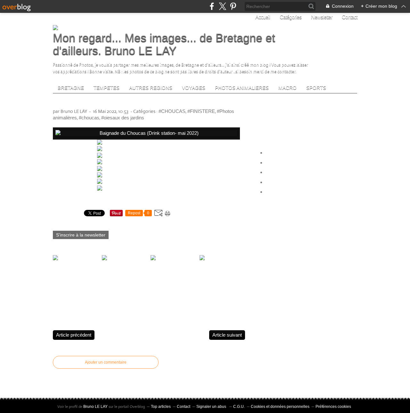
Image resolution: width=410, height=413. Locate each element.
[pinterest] (233, 6)
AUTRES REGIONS (150, 87)
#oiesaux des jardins (122, 117)
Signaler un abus (211, 406)
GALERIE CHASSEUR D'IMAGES (303, 182)
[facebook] (212, 6)
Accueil (262, 17)
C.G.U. (239, 406)
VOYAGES (193, 87)
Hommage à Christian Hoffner (297, 192)
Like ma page (283, 123)
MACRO (287, 87)
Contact (349, 17)
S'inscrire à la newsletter (80, 234)
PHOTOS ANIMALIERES (242, 87)
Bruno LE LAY (95, 406)
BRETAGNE (71, 87)
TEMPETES (106, 87)
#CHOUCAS (172, 111)
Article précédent (73, 335)
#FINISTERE (201, 111)
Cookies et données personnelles (280, 406)
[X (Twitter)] (222, 6)
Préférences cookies (333, 406)
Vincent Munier (281, 172)
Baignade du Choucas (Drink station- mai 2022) (131, 103)
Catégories (290, 17)
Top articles (161, 406)
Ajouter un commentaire (106, 362)
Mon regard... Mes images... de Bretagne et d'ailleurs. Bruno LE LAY (164, 44)
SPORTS (316, 87)
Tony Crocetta (280, 153)
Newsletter (321, 17)
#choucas (89, 117)
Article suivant (227, 335)
